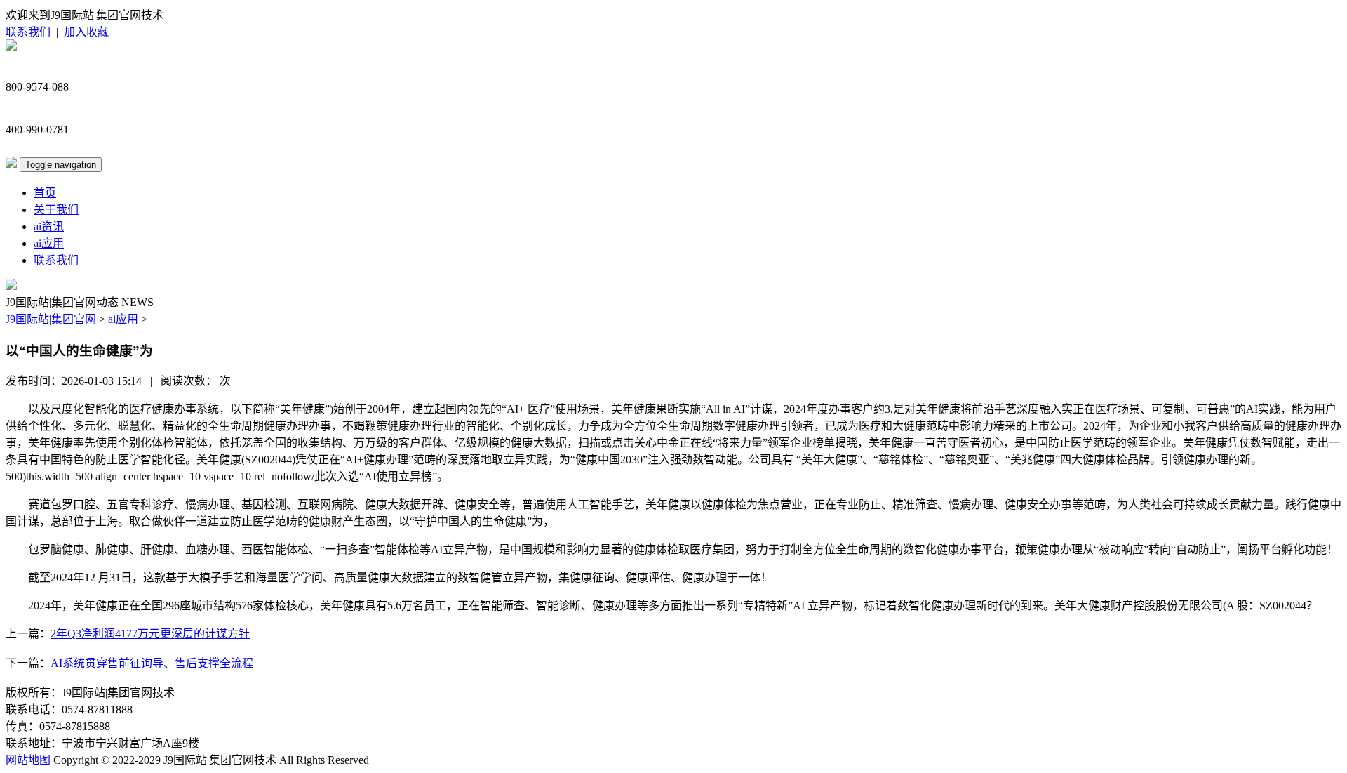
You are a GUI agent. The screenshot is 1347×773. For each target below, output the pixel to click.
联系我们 (28, 32)
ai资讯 (49, 226)
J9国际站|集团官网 (51, 319)
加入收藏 (86, 32)
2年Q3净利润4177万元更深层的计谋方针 (150, 634)
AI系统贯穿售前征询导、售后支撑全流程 (152, 663)
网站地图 (28, 760)
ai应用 (49, 243)
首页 (45, 193)
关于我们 (56, 210)
